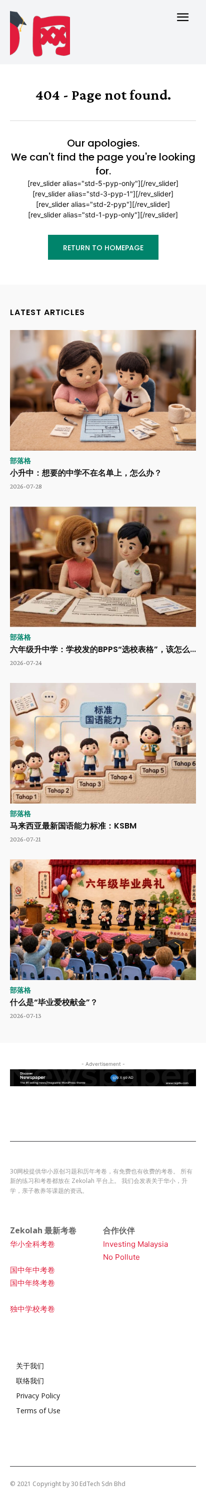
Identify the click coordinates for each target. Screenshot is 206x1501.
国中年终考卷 (32, 1283)
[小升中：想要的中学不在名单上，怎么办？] (103, 390)
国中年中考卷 (32, 1270)
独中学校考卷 (32, 1309)
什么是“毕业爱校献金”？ (54, 1002)
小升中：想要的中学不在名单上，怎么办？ (86, 473)
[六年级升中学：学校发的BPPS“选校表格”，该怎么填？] (103, 566)
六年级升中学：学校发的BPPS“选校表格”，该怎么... (103, 649)
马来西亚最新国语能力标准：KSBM (73, 826)
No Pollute (121, 1257)
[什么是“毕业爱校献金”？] (103, 919)
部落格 (20, 460)
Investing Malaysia (135, 1244)
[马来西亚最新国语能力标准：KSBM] (103, 743)
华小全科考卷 (32, 1244)
